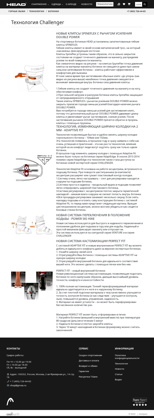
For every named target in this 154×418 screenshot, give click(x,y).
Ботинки (53, 11)
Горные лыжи (16, 11)
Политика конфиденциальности (127, 357)
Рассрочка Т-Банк (88, 376)
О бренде (71, 4)
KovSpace (143, 414)
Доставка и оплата (89, 360)
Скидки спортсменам (90, 355)
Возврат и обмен (88, 365)
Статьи (118, 374)
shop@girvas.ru (18, 385)
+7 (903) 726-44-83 (136, 11)
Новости (86, 4)
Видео (118, 379)
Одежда (56, 4)
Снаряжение (39, 4)
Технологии (105, 4)
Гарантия (84, 371)
